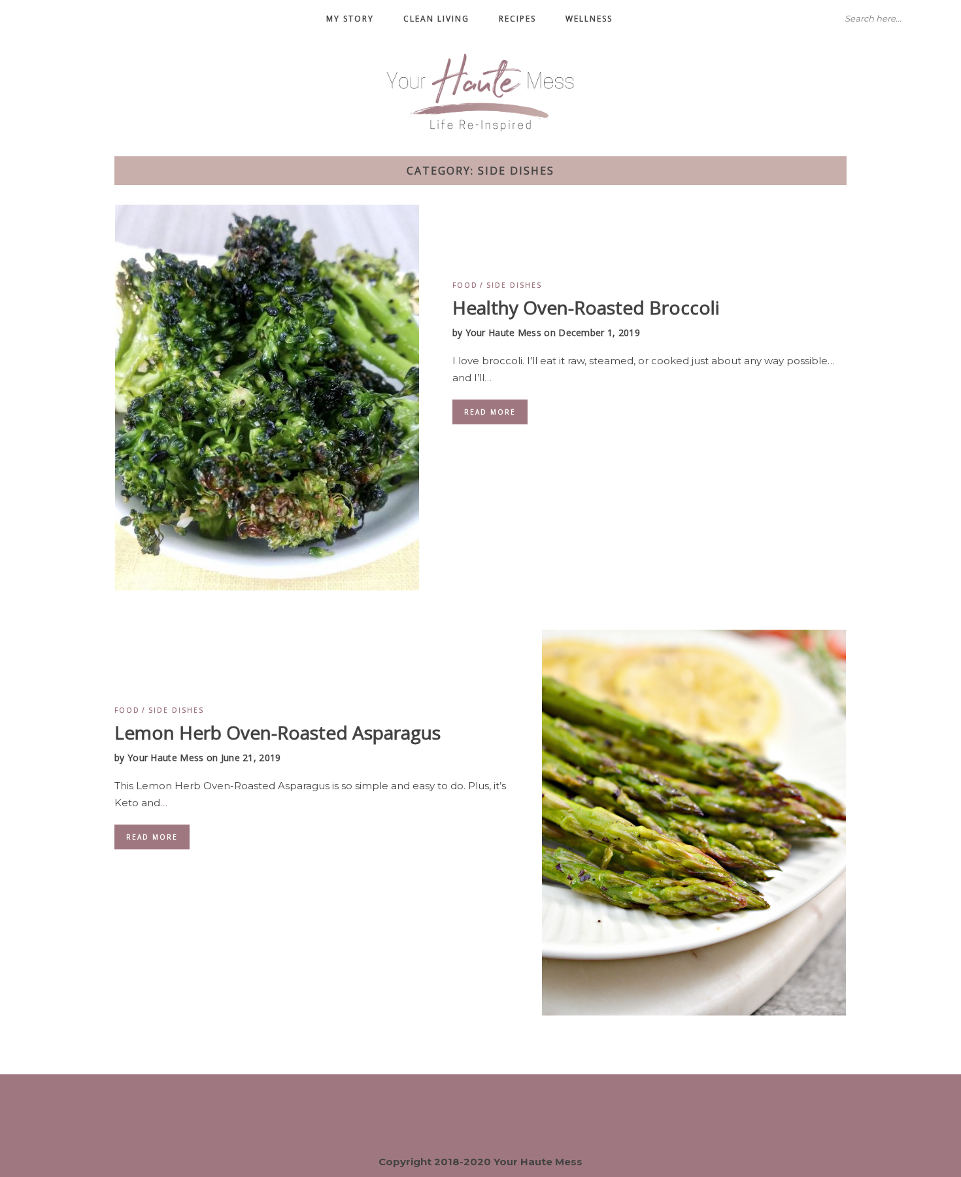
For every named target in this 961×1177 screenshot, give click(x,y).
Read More (490, 412)
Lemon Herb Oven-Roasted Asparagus (277, 732)
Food (465, 285)
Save (145, 223)
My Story (350, 18)
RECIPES (517, 18)
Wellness (589, 18)
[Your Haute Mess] (480, 90)
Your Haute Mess (503, 332)
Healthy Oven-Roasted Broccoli (586, 307)
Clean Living (436, 18)
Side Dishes (514, 285)
